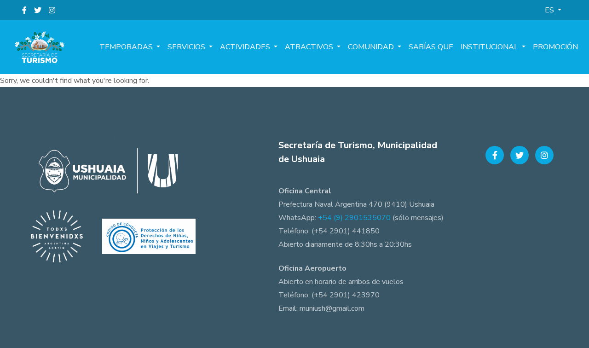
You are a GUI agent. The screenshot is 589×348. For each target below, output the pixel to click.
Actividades (246, 47)
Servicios (187, 47)
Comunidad (372, 47)
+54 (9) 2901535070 (354, 218)
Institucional (490, 47)
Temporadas (127, 47)
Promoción (555, 47)
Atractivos (310, 47)
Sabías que (431, 47)
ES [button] (550, 10)
